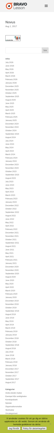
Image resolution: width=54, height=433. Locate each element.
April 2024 (9, 151)
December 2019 (12, 301)
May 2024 (9, 148)
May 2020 (9, 284)
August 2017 (10, 382)
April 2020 (9, 287)
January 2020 (11, 297)
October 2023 (10, 171)
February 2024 (11, 158)
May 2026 (9, 69)
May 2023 (9, 188)
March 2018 (10, 359)
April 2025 (9, 110)
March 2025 (10, 113)
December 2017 (12, 369)
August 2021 (10, 246)
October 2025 (10, 93)
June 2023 (9, 185)
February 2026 (11, 79)
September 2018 (12, 345)
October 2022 (10, 209)
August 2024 (10, 137)
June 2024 (9, 144)
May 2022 (9, 223)
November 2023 (12, 168)
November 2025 (12, 90)
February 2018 (11, 362)
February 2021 (11, 260)
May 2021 (9, 253)
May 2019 (9, 321)
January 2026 (11, 83)
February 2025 (11, 117)
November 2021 (12, 236)
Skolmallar (9, 410)
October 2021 (10, 240)
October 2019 (10, 308)
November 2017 (12, 372)
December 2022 (12, 205)
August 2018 (10, 348)
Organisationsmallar (13, 407)
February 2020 (11, 294)
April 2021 (9, 257)
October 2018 (10, 342)
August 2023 (10, 178)
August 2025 (10, 100)
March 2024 (10, 154)
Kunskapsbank (11, 400)
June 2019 (9, 318)
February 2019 (11, 331)
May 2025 (9, 107)
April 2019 (9, 325)
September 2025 (12, 96)
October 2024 (10, 130)
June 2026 (9, 66)
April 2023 (9, 192)
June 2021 (9, 250)
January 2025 (11, 120)
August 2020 (10, 277)
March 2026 (10, 76)
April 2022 (9, 226)
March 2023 (10, 195)
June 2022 (9, 219)
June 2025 (9, 103)
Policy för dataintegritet (34, 428)
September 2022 (12, 212)
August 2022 (10, 216)
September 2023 (12, 175)
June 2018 (9, 355)
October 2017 (10, 376)
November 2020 (12, 270)
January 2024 (11, 161)
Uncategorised (11, 413)
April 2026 (9, 73)
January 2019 (11, 335)
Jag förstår (14, 428)
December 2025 (12, 86)
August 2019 (10, 314)
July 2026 (9, 62)
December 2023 (12, 165)
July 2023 (9, 182)
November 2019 (12, 304)
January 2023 (11, 202)
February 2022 (11, 229)
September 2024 (12, 134)
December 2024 (12, 124)
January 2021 (11, 263)
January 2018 (11, 365)
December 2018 (12, 338)
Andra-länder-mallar (13, 393)
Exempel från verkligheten (16, 396)
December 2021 (12, 233)
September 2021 (12, 243)
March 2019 (10, 328)
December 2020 (12, 267)
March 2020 (10, 291)
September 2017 (12, 379)
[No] (50, 423)
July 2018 (9, 352)
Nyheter (8, 403)
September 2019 (12, 311)
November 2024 (12, 127)
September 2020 (12, 274)
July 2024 (9, 141)
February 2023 (11, 199)
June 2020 (9, 280)
